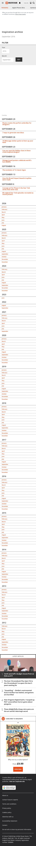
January (4, 207)
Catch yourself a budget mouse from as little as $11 (19, 675)
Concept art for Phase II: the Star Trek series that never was (16, 189)
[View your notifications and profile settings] (20, 3)
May (3, 217)
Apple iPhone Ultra (18, 8)
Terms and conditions (9, 804)
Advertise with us (7, 817)
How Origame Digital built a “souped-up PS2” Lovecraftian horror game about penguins (19, 702)
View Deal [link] (18, 769)
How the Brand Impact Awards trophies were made (16, 179)
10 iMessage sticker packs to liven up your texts (17, 141)
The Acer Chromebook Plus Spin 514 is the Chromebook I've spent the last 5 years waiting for (18, 683)
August (4, 225)
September (5, 254)
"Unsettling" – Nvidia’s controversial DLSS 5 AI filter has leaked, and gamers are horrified (19, 692)
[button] (34, 3)
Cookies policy (6, 812)
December (5, 262)
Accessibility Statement (9, 821)
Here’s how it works (20, 14)
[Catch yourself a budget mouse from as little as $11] (18, 668)
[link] (14, 719)
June (3, 220)
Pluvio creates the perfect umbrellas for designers (16, 124)
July (3, 223)
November (5, 259)
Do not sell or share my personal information (16, 829)
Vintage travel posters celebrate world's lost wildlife (16, 161)
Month (4, 56)
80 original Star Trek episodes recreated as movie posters (17, 193)
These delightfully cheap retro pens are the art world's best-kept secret (19, 710)
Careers (4, 825)
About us (5, 795)
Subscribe (26, 3)
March (4, 212)
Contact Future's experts (10, 800)
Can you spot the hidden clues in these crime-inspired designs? (16, 151)
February (4, 209)
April (3, 215)
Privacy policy (6, 808)
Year (3, 47)
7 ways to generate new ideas (13, 133)
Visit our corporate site (17, 781)
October (4, 257)
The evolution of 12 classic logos (14, 170)
